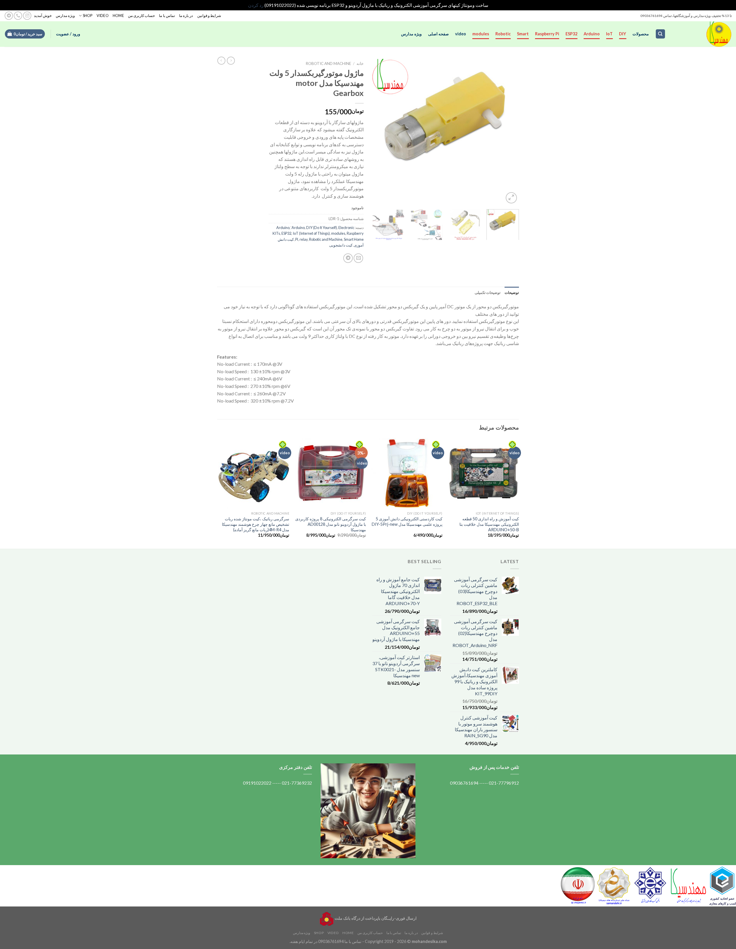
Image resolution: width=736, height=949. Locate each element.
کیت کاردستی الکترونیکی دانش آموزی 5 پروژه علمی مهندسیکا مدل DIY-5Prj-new (407, 521)
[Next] (378, 131)
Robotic (503, 33)
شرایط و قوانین (209, 15)
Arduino (592, 33)
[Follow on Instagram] (27, 15)
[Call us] (18, 15)
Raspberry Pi (547, 33)
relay (304, 239)
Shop (87, 15)
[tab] (512, 292)
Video (103, 15)
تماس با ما (167, 15)
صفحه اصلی (438, 33)
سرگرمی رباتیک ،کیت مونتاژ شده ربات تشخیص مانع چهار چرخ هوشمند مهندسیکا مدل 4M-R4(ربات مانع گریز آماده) (255, 524)
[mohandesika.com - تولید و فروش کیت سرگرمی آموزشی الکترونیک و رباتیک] (703, 34)
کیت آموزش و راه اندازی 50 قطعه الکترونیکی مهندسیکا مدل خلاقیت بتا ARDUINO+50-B (489, 524)
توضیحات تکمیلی (488, 292)
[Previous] (509, 131)
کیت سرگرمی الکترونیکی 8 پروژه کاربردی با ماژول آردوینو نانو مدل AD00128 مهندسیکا (330, 524)
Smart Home (354, 239)
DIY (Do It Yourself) (321, 227)
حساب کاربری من (141, 15)
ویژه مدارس (65, 15)
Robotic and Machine (328, 63)
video (460, 33)
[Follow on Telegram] (9, 15)
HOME (118, 15)
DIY (622, 33)
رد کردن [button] (256, 5)
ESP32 (571, 33)
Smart (523, 33)
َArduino (298, 227)
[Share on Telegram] (348, 258)
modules (480, 33)
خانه (360, 63)
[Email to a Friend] (358, 258)
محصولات (640, 33)
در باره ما (186, 15)
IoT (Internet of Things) (311, 233)
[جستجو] (660, 34)
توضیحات (512, 292)
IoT (609, 33)
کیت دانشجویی (340, 245)
